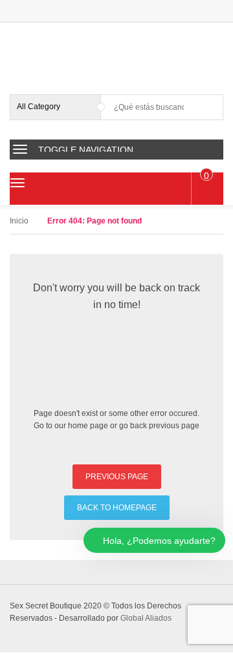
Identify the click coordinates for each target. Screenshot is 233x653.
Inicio (19, 220)
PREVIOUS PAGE (116, 476)
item (207, 176)
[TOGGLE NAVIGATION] (20, 149)
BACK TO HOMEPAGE (117, 507)
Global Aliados (146, 618)
